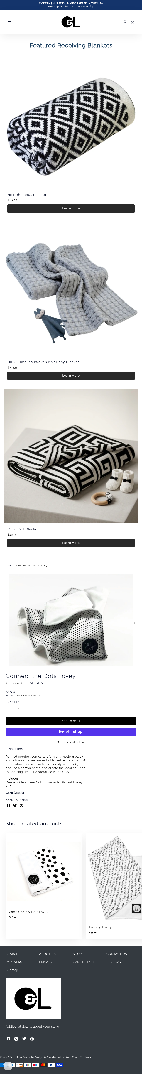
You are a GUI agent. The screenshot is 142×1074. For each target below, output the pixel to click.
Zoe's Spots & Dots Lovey (28, 912)
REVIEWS (113, 962)
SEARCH (12, 954)
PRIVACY (46, 962)
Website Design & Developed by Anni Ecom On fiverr (57, 1057)
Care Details (15, 793)
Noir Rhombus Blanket (26, 195)
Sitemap (12, 970)
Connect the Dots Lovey (31, 565)
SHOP (77, 954)
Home (9, 565)
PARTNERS (14, 962)
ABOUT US (47, 954)
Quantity (12, 701)
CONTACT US (116, 954)
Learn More (71, 208)
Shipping (10, 695)
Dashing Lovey (100, 927)
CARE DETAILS (84, 962)
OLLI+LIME (38, 683)
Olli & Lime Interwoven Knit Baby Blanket (43, 362)
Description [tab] (14, 749)
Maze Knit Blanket (23, 529)
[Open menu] (9, 22)
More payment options (71, 742)
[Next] (134, 623)
